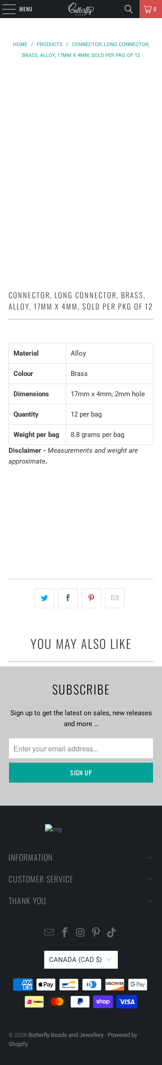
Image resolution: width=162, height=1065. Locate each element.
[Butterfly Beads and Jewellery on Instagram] (80, 933)
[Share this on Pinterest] (91, 598)
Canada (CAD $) (75, 960)
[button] (81, 546)
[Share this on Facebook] (67, 598)
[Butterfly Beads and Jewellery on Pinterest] (96, 933)
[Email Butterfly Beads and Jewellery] (49, 933)
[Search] (128, 9)
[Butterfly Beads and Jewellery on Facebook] (65, 933)
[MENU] (4, 9)
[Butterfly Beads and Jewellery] (81, 9)
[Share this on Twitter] (44, 598)
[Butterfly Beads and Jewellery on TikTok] (112, 933)
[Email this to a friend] (115, 598)
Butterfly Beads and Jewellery (66, 1035)
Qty (13, 478)
